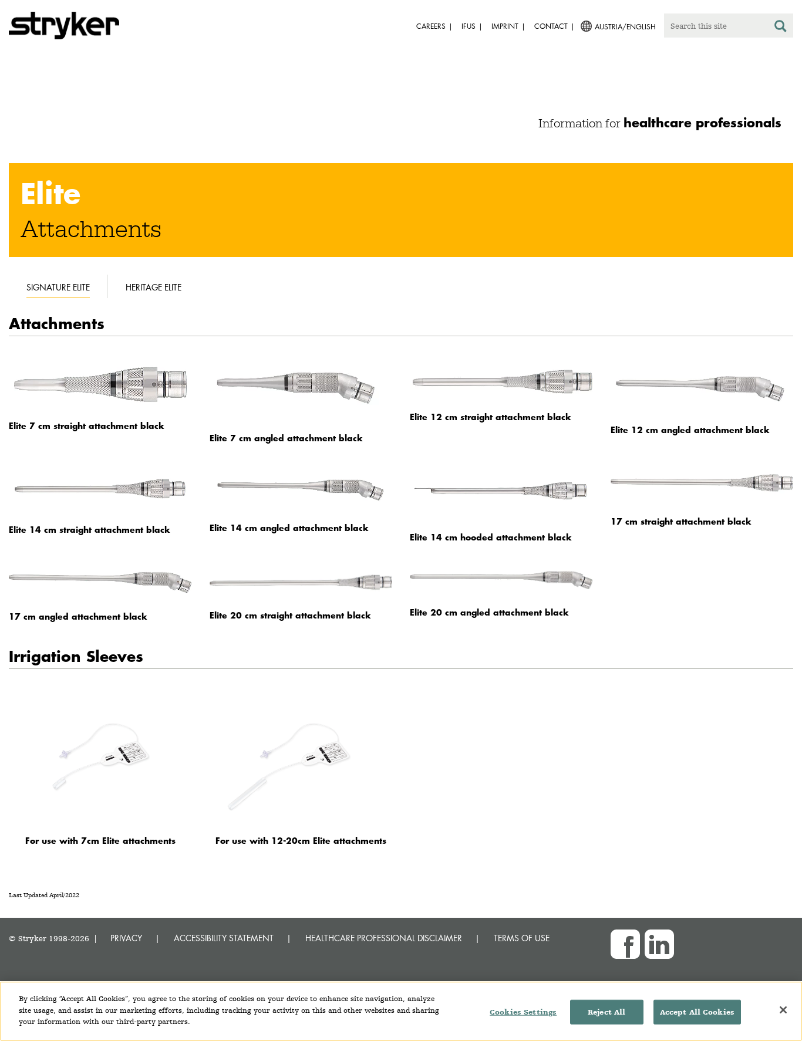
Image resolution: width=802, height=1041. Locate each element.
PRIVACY (126, 938)
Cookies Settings (523, 1012)
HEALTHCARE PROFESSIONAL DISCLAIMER (383, 938)
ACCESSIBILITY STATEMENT (224, 938)
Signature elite (58, 287)
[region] (401, 1011)
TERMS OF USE (522, 938)
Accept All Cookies (697, 1012)
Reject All (606, 1012)
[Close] (783, 1010)
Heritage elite (153, 287)
